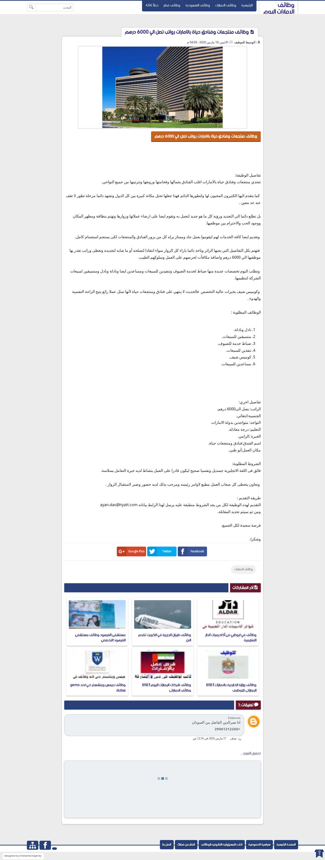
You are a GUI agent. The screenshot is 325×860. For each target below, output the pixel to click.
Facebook (197, 551)
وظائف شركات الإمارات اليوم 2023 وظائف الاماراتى (166, 688)
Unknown (234, 718)
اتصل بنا (166, 845)
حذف (233, 738)
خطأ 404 (152, 5)
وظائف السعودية (197, 5)
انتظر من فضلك (186, 845)
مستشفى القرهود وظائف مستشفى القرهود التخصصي (100, 638)
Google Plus (136, 551)
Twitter (167, 551)
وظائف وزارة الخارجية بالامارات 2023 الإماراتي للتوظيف (231, 688)
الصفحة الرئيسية (286, 845)
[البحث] (31, 7)
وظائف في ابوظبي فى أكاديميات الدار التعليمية (230, 638)
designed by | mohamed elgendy (22, 856)
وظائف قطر (171, 5)
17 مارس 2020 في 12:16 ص (209, 738)
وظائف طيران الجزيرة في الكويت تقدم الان (164, 638)
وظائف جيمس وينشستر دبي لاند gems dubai (98, 688)
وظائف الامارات (225, 5)
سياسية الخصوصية (259, 845)
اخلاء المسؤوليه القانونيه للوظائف (221, 845)
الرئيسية (247, 5)
